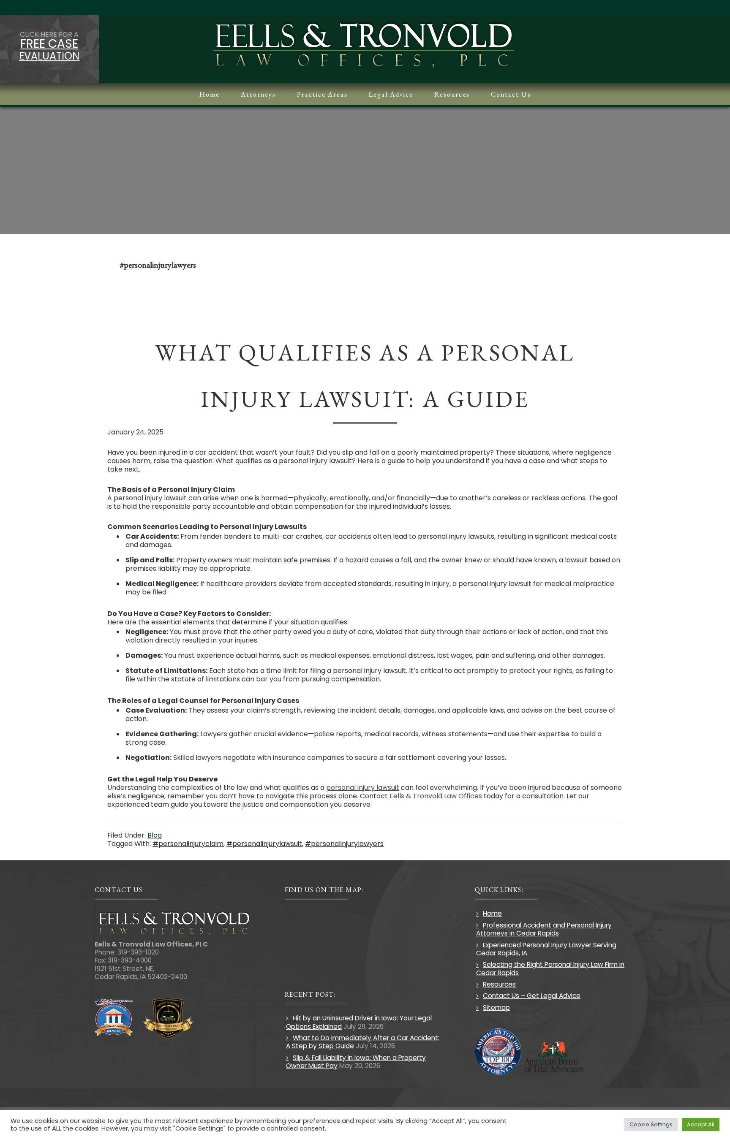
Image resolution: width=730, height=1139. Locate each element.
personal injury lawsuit (362, 787)
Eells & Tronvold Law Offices (436, 796)
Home (492, 913)
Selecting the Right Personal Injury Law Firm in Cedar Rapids (550, 968)
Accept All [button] (700, 1124)
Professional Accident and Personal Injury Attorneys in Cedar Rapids (544, 929)
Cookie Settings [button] (651, 1124)
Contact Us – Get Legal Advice (531, 995)
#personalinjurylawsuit (264, 844)
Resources (499, 984)
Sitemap (496, 1007)
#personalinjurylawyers (344, 844)
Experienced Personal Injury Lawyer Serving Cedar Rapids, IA (546, 949)
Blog (154, 835)
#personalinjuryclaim (188, 844)
